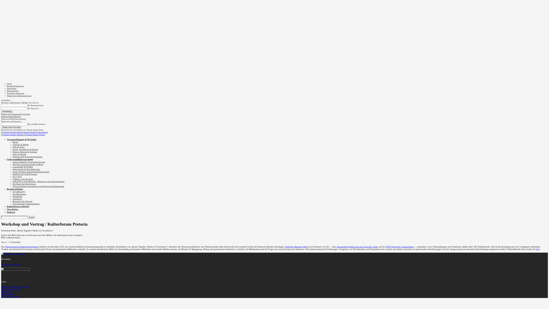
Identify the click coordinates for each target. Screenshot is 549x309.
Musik (15, 142)
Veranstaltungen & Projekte (21, 139)
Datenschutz (11, 88)
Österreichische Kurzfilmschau (26, 169)
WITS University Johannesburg (400, 247)
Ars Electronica (19, 194)
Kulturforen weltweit (18, 206)
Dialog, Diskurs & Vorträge (25, 152)
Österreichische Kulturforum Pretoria (21, 247)
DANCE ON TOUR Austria (25, 174)
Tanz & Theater (19, 154)
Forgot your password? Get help (15, 114)
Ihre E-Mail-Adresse (37, 124)
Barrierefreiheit (13, 91)
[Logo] (12, 135)
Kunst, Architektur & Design (25, 149)
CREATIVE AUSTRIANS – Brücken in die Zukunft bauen (38, 181)
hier (538, 249)
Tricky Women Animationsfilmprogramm (31, 172)
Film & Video (19, 147)
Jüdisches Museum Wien (296, 247)
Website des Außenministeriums (19, 96)
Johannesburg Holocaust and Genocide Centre (357, 247)
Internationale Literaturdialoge (26, 204)
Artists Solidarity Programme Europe (29, 162)
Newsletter (12, 209)
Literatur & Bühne (21, 144)
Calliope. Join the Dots (23, 179)
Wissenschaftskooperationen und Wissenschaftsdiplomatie (38, 186)
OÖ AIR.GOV (19, 192)
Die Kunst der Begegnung (24, 184)
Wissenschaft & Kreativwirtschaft (27, 157)
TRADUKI (17, 196)
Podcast (11, 212)
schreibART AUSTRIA (23, 167)
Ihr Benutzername (36, 105)
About (9, 84)
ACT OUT (17, 177)
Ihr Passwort (33, 108)
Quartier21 (17, 199)
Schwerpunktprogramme (20, 159)
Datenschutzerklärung (11, 116)
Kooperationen (15, 189)
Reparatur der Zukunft (22, 201)
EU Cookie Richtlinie (10, 297)
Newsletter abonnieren (15, 93)
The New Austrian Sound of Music (28, 164)
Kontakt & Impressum (15, 86)
